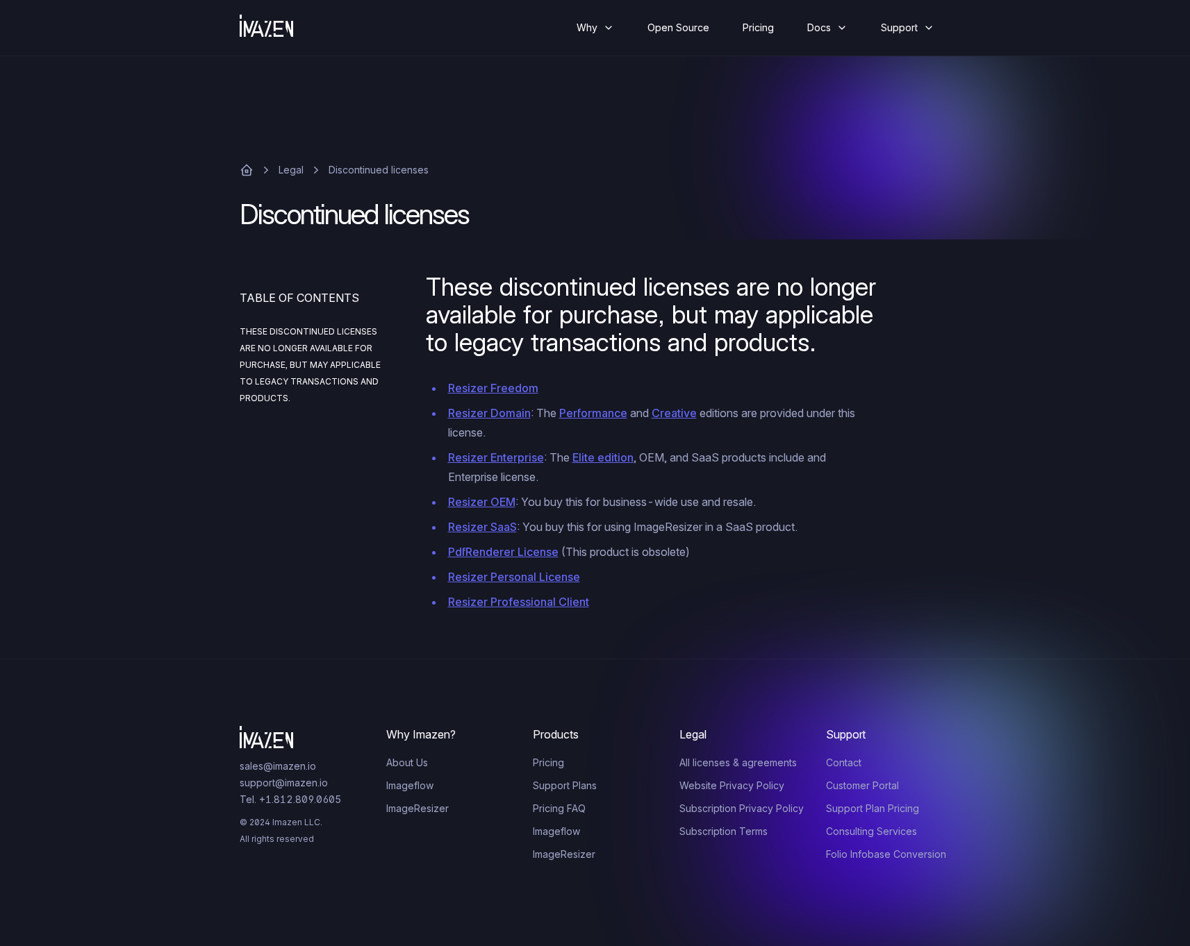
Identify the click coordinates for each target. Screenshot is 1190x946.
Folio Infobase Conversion (886, 854)
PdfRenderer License (503, 552)
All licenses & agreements (738, 762)
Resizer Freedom (493, 388)
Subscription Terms (723, 831)
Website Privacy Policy (731, 785)
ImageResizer (417, 808)
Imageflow (409, 785)
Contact (843, 762)
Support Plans (565, 785)
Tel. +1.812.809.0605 (290, 799)
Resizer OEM (481, 502)
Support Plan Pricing (872, 808)
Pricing (758, 27)
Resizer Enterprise (496, 457)
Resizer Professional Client (518, 602)
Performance (593, 413)
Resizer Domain (489, 413)
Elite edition (603, 457)
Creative (674, 413)
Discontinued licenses (379, 170)
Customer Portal (862, 785)
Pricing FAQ (559, 808)
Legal (291, 170)
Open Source (678, 27)
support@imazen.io (284, 782)
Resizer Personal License (514, 577)
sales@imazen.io (278, 766)
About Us (407, 762)
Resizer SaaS (482, 527)
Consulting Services (871, 831)
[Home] (278, 28)
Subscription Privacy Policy (741, 808)
